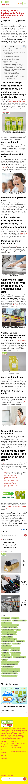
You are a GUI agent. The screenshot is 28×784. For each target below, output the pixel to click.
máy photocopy (16, 652)
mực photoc (6, 618)
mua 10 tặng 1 (6, 643)
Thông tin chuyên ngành (10, 545)
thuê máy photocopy (19, 657)
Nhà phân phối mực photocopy (10, 625)
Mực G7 (6, 472)
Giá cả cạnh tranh (9, 55)
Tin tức (3, 755)
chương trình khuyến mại (9, 639)
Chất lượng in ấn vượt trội (11, 62)
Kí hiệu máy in (15, 650)
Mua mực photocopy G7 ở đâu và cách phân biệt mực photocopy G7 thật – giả (24, 582)
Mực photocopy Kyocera (11, 480)
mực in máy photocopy (19, 620)
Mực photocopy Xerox (10, 483)
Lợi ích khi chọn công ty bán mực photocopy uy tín (11, 60)
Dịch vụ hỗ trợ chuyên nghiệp (12, 73)
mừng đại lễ (16, 643)
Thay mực (5, 650)
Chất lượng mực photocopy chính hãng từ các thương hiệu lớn (15, 70)
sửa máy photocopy (7, 666)
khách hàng (4, 167)
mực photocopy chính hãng (9, 627)
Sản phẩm (4, 750)
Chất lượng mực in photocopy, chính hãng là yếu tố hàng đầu (15, 53)
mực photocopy (6, 622)
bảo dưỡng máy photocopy (9, 632)
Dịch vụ (3, 752)
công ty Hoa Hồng (7, 636)
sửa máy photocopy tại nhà (9, 675)
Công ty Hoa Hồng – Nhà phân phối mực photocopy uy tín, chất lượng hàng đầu (13, 66)
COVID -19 (5, 652)
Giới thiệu (4, 747)
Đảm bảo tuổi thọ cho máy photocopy (14, 64)
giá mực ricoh (6, 620)
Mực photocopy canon (10, 485)
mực (18, 629)
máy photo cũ (15, 655)
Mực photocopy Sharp (10, 482)
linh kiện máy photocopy (9, 634)
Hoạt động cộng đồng (9, 547)
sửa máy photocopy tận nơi (9, 673)
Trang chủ (4, 744)
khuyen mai (20, 641)
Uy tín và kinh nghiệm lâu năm (12, 58)
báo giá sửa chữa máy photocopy (11, 668)
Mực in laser (7, 487)
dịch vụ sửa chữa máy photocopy (11, 671)
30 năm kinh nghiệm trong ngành (13, 75)
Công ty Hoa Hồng (6, 463)
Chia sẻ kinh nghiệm (9, 542)
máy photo (5, 655)
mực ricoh (15, 618)
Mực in (4, 659)
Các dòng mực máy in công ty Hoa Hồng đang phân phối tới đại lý (13, 77)
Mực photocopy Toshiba (10, 477)
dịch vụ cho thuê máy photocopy (11, 648)
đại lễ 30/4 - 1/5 (6, 645)
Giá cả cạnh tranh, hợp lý (11, 72)
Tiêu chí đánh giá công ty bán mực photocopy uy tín (12, 49)
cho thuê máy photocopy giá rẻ (10, 662)
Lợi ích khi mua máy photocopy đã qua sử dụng (24, 601)
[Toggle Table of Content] (23, 46)
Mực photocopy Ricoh (10, 475)
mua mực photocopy (8, 629)
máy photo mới (6, 657)
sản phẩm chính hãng (8, 641)
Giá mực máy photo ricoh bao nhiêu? (25, 561)
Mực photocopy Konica (10, 478)
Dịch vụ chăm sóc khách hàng (12, 56)
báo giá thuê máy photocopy (10, 664)
